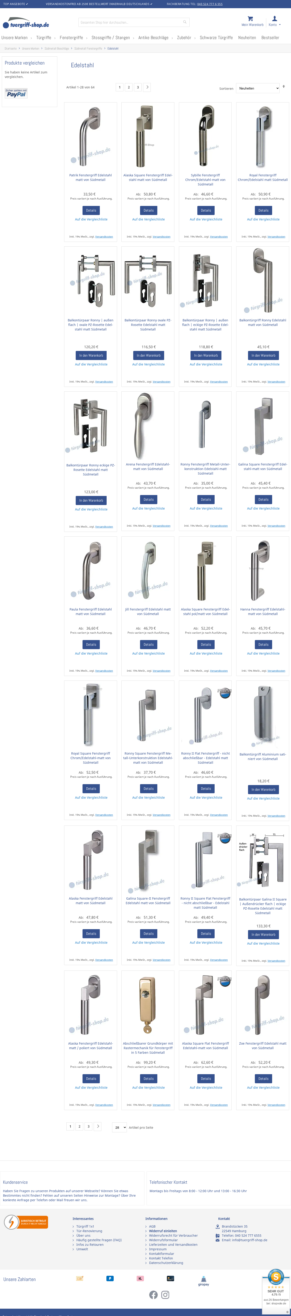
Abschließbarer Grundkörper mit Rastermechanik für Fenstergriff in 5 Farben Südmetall (148, 1048)
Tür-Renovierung (89, 1231)
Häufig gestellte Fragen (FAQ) (99, 1240)
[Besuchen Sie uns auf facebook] (155, 1298)
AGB (152, 1226)
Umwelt (82, 1249)
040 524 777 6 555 (210, 4)
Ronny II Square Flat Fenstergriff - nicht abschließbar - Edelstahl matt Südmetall (205, 903)
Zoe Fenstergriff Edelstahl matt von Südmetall (262, 1045)
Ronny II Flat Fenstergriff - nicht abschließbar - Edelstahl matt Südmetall (205, 758)
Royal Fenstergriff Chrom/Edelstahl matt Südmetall (263, 177)
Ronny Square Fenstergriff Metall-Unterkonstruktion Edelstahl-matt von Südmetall (148, 758)
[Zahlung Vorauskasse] (79, 1280)
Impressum (158, 1249)
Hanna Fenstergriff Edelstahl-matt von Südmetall (262, 611)
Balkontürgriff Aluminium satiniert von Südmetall (263, 756)
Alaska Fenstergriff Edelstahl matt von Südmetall (91, 900)
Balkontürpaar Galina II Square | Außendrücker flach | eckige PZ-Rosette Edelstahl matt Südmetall (263, 906)
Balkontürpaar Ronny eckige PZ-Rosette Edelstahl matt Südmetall (90, 469)
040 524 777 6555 (248, 1235)
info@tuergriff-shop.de (249, 1240)
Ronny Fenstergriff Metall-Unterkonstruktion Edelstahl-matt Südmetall (205, 468)
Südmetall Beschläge (57, 48)
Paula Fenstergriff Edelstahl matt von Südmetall (91, 611)
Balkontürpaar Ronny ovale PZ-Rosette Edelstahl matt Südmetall (148, 324)
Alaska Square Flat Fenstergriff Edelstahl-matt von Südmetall (205, 1045)
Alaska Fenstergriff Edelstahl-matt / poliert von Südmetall (90, 1045)
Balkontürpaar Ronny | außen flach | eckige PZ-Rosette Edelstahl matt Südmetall (205, 324)
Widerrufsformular (163, 1240)
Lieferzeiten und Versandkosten (173, 1244)
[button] (279, 23)
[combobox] (134, 22)
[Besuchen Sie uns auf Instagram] (165, 1298)
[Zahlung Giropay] (204, 1285)
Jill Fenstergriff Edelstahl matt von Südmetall (148, 611)
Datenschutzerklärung (166, 1263)
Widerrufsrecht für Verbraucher (173, 1235)
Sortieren (226, 88)
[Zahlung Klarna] (140, 1280)
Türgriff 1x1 (85, 1226)
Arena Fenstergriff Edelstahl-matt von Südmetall (148, 466)
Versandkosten (104, 236)
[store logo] (38, 23)
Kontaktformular (161, 1253)
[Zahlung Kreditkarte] (170, 1280)
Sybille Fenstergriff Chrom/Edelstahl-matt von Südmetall (205, 179)
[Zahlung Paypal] (110, 1280)
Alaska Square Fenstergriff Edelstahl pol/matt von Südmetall (205, 611)
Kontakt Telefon (161, 1258)
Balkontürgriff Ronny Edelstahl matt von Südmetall (262, 322)
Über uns (83, 1235)
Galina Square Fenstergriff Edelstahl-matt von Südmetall (262, 466)
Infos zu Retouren (90, 1244)
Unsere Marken (30, 48)
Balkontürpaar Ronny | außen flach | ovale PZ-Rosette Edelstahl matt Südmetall (90, 324)
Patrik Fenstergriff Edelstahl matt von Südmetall (90, 177)
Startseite (11, 48)
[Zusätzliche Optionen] (16, 97)
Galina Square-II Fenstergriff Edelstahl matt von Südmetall (148, 900)
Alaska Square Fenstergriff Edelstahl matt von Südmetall (148, 177)
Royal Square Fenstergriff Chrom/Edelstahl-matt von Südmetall (90, 758)
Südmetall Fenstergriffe (88, 48)
